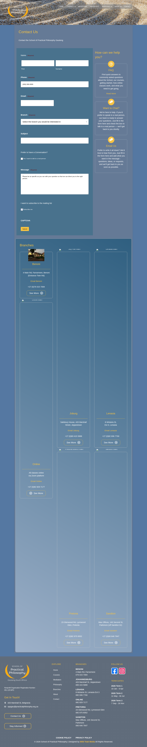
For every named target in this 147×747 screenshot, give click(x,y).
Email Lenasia (111, 431)
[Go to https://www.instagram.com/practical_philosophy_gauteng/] (122, 671)
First (23, 69)
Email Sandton (110, 631)
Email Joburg (73, 431)
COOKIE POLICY (63, 738)
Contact (127, 6)
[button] (75, 6)
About (117, 6)
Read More (111, 94)
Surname (59, 69)
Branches (106, 6)
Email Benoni (36, 281)
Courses (70, 6)
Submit (24, 229)
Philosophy (94, 6)
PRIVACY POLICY (84, 738)
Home (61, 6)
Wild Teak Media (87, 742)
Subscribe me (27, 209)
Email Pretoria (73, 631)
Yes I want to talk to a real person (34, 158)
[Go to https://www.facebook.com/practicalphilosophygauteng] (114, 671)
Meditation (82, 6)
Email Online (36, 481)
